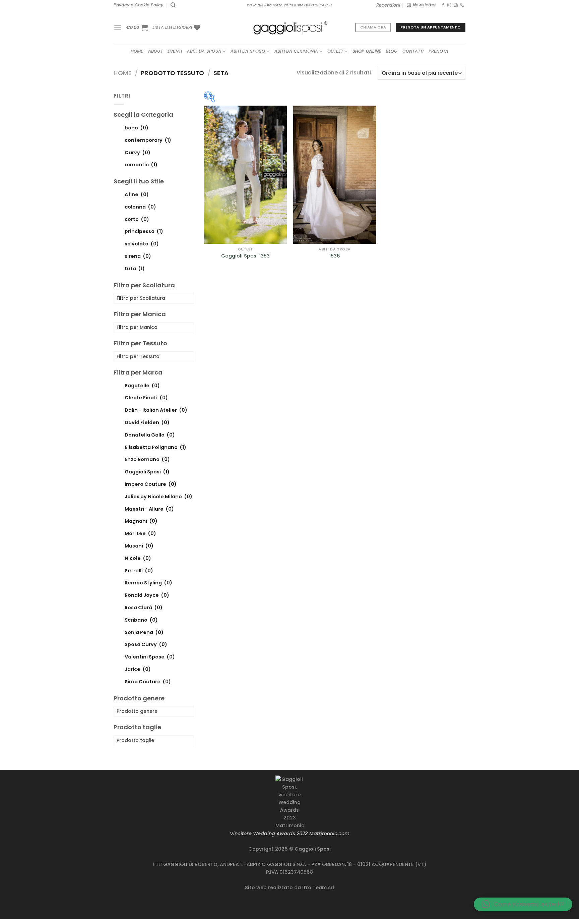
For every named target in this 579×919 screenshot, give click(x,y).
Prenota (439, 51)
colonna (140, 206)
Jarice (138, 669)
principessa (144, 231)
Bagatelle (142, 385)
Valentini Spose (150, 656)
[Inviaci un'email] (456, 5)
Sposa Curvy (146, 644)
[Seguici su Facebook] (443, 5)
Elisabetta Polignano (155, 447)
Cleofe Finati (146, 397)
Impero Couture (151, 484)
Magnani (141, 521)
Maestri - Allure (149, 508)
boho (136, 127)
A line (137, 194)
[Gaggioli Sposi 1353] (245, 175)
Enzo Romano (147, 459)
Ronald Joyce (147, 595)
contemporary (148, 139)
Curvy (137, 152)
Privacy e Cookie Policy (138, 5)
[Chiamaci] (462, 5)
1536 (334, 256)
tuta (135, 268)
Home (137, 51)
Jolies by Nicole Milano (158, 496)
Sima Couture (148, 681)
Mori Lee (140, 533)
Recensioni (388, 5)
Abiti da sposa (204, 51)
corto (137, 219)
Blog (391, 51)
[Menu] (118, 27)
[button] (523, 904)
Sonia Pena (144, 632)
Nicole (138, 558)
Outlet (335, 51)
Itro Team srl (318, 887)
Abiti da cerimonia (296, 51)
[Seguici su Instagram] (449, 5)
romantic (141, 164)
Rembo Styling (148, 582)
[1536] (334, 175)
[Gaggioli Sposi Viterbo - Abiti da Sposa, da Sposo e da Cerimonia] (289, 27)
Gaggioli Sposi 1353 (245, 256)
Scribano (141, 619)
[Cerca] (173, 5)
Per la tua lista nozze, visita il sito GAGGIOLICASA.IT (289, 5)
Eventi (175, 51)
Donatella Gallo (150, 434)
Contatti (413, 51)
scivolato (142, 243)
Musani (139, 545)
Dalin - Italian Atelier (156, 410)
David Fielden (147, 422)
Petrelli (139, 570)
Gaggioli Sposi (147, 471)
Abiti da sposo (248, 51)
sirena (138, 255)
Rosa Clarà (144, 607)
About (155, 51)
